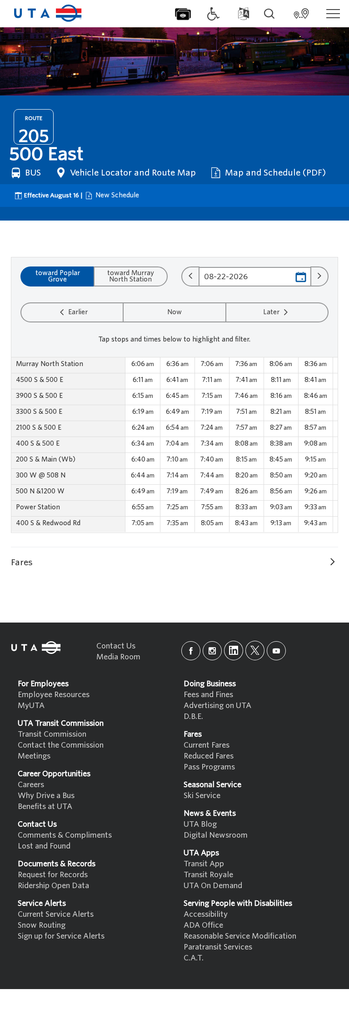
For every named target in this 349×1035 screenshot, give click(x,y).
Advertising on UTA (217, 705)
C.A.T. (194, 958)
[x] (254, 650)
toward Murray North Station (130, 276)
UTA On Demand (213, 885)
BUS (32, 172)
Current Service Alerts (56, 914)
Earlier (77, 312)
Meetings (34, 756)
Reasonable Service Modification (240, 936)
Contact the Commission (61, 745)
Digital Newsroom (216, 835)
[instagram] (212, 650)
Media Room (118, 657)
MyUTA (31, 705)
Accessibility (206, 914)
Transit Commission (52, 734)
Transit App (204, 863)
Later (272, 312)
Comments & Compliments (65, 835)
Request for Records (53, 874)
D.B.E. (193, 716)
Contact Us (115, 646)
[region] (174, 445)
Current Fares (206, 745)
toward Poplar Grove (57, 276)
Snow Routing (41, 925)
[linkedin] (233, 650)
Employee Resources (54, 694)
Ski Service (202, 795)
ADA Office (203, 925)
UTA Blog (200, 824)
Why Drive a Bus (46, 795)
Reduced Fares (209, 756)
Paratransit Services (218, 947)
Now (174, 312)
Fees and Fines (208, 694)
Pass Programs (209, 767)
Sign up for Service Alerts (61, 936)
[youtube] (276, 650)
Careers (31, 784)
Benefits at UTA (45, 806)
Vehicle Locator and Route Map (132, 172)
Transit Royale (208, 874)
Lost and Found (44, 846)
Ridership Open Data (53, 885)
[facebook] (190, 650)
